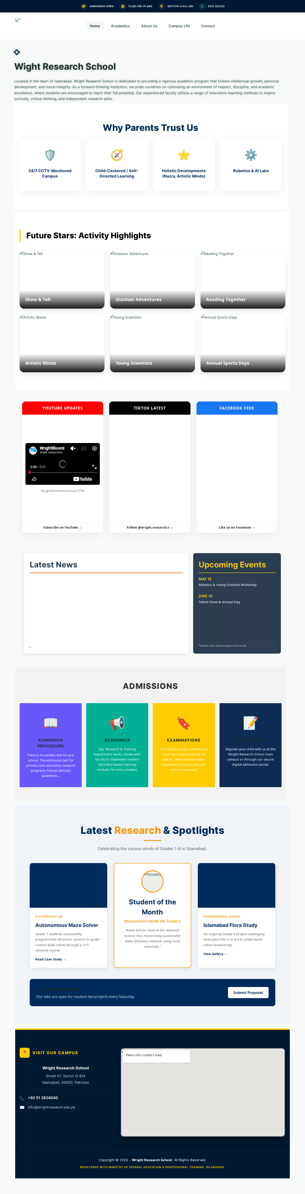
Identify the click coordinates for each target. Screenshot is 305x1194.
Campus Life (179, 26)
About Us (149, 26)
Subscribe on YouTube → (62, 527)
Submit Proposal (248, 992)
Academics (120, 26)
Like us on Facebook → (237, 527)
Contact (208, 26)
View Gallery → (215, 954)
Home (95, 26)
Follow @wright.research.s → (150, 527)
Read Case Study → (50, 959)
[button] (18, 52)
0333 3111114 (216, 6)
